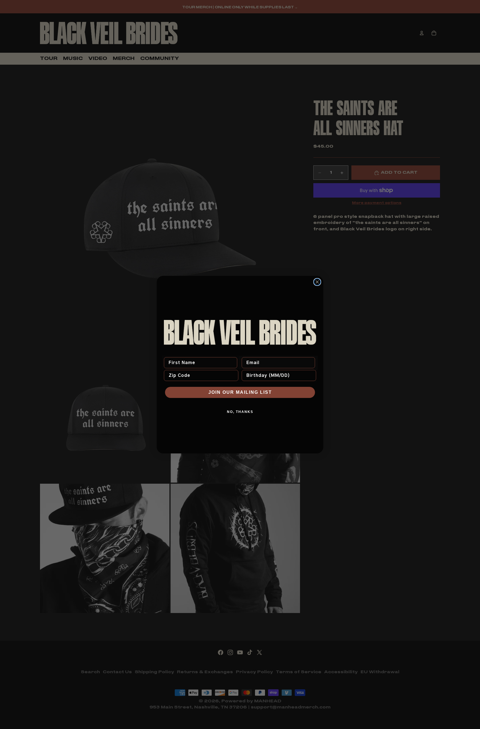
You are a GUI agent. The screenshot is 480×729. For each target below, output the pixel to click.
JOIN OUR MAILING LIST (240, 392)
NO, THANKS (240, 412)
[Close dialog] (317, 282)
